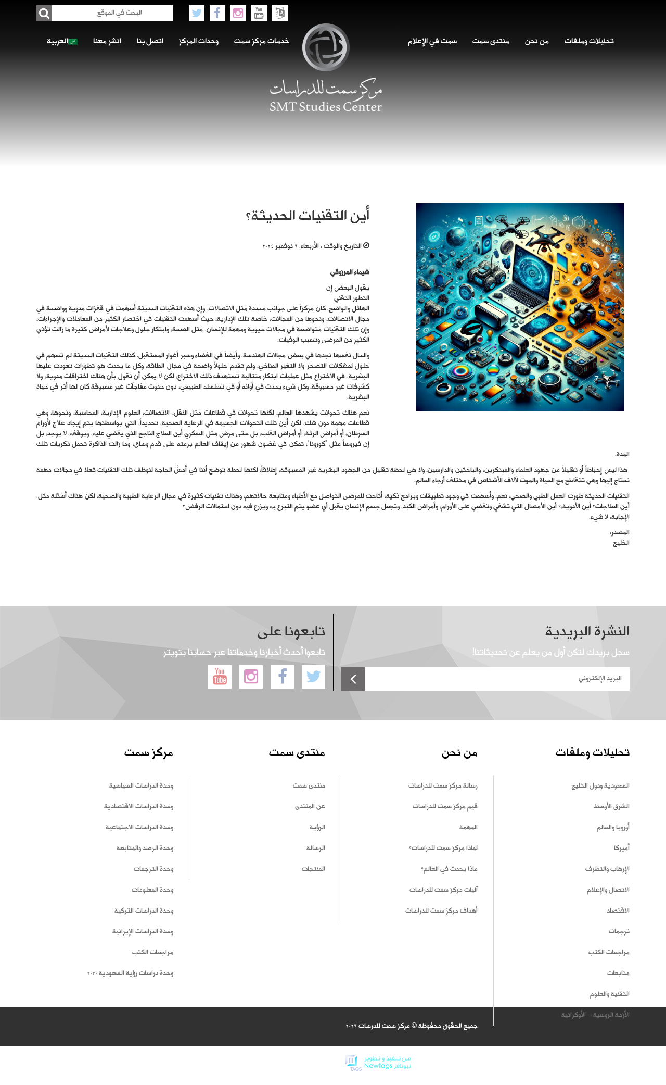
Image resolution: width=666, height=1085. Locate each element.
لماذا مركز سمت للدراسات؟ (443, 848)
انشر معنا (107, 41)
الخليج (621, 543)
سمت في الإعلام (432, 41)
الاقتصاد (618, 911)
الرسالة (315, 848)
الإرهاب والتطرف (607, 869)
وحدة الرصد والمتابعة (145, 848)
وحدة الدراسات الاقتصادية (138, 807)
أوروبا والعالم (613, 827)
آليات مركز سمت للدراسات (443, 890)
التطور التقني (351, 298)
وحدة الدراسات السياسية (141, 786)
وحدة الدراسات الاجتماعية (139, 827)
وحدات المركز (199, 41)
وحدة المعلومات (152, 890)
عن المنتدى (310, 807)
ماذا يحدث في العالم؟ (449, 869)
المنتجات (313, 869)
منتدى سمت (490, 41)
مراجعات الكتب (609, 952)
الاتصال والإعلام (608, 890)
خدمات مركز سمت (261, 41)
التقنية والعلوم (610, 994)
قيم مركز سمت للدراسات (445, 807)
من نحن (537, 41)
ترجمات (619, 932)
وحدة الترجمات (153, 869)
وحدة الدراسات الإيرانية (142, 932)
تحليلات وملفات (589, 41)
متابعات (618, 973)
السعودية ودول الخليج (600, 786)
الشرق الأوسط (612, 807)
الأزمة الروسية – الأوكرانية (595, 1015)
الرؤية (317, 827)
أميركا (622, 848)
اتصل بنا (150, 41)
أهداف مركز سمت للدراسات (441, 911)
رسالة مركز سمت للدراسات (443, 786)
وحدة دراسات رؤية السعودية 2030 (130, 973)
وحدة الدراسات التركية (143, 911)
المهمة (468, 827)
